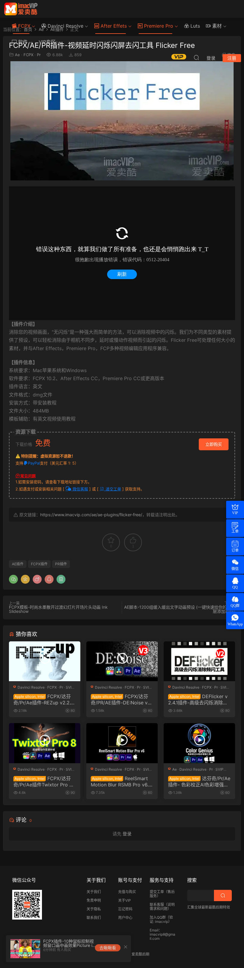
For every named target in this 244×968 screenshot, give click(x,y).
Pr (61, 687)
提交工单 (157, 892)
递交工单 (112, 489)
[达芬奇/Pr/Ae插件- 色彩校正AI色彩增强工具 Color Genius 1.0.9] (199, 743)
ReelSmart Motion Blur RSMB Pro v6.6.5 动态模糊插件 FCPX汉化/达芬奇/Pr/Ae (121, 781)
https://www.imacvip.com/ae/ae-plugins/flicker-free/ (91, 514)
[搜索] (196, 57)
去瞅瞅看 (107, 947)
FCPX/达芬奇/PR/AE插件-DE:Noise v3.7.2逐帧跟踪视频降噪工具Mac (121, 699)
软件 (22, 42)
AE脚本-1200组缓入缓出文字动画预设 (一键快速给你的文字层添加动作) (179, 609)
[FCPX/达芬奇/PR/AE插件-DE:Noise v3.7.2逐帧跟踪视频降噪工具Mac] (122, 661)
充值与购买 (127, 892)
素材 (216, 26)
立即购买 (213, 444)
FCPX (23, 26)
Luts (194, 26)
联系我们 (94, 917)
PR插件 (61, 564)
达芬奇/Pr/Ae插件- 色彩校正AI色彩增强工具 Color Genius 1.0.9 (199, 781)
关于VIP (124, 900)
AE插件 (18, 564)
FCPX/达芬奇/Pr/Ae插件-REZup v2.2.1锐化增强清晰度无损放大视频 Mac (44, 699)
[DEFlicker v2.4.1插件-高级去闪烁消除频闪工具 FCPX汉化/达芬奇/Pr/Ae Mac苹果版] (199, 661)
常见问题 (28, 475)
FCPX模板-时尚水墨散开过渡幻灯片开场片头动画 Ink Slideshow (58, 609)
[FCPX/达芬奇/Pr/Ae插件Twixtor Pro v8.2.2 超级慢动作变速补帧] (44, 743)
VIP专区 (47, 42)
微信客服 (79, 489)
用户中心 (125, 917)
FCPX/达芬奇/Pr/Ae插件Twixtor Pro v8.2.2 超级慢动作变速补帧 (42, 781)
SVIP (70, 687)
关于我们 (94, 892)
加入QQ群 (158, 917)
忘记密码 (125, 909)
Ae (174, 769)
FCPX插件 (39, 564)
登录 (127, 834)
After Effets (113, 26)
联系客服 (157, 904)
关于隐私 (94, 909)
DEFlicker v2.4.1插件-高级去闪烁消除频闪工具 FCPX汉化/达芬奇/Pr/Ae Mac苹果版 (199, 699)
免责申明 (94, 900)
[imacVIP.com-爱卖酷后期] (21, 9)
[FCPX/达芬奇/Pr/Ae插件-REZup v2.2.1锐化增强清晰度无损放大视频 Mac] (44, 661)
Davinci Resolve (64, 26)
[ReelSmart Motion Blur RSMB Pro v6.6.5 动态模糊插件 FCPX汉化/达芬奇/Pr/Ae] (122, 743)
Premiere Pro (158, 26)
